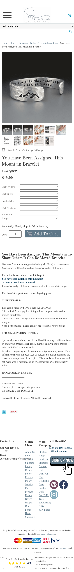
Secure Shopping (48, 533)
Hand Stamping (30, 515)
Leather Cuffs (43, 489)
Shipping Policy (29, 464)
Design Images (28, 500)
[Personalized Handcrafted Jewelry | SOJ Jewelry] (37, 14)
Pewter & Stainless (43, 460)
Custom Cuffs (43, 468)
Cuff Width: (9, 186)
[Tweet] (4, 413)
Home (5, 43)
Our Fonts (28, 507)
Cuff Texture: (9, 208)
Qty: (4, 234)
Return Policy (28, 471)
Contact (29, 459)
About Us (30, 452)
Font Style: (8, 201)
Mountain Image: (7, 216)
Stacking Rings (43, 453)
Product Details (29, 493)
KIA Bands (44, 509)
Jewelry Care (29, 486)
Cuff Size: (8, 194)
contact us (63, 548)
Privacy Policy (29, 478)
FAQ (27, 455)
